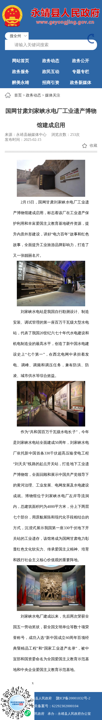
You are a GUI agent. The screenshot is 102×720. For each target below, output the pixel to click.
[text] (51, 45)
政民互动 (50, 71)
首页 (18, 95)
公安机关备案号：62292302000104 (51, 706)
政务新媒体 (80, 82)
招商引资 (50, 82)
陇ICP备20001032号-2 (72, 698)
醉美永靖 (20, 82)
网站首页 (20, 60)
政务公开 (80, 60)
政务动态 (50, 60)
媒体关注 (52, 95)
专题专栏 (80, 71)
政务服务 (20, 71)
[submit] (91, 39)
